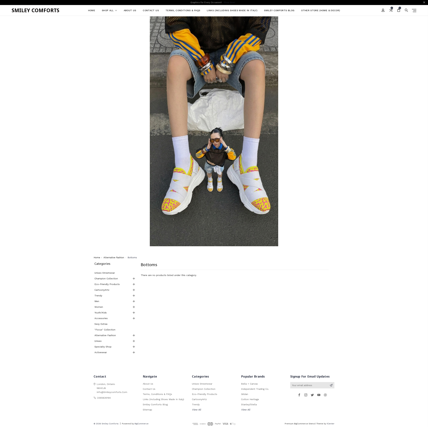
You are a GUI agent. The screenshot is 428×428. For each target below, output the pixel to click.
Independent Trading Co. (255, 389)
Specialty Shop (103, 346)
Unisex (97, 341)
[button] (214, 131)
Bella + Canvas (249, 383)
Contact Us (151, 10)
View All (196, 409)
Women (98, 307)
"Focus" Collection (104, 329)
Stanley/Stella (249, 404)
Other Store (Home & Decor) (320, 10)
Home (91, 10)
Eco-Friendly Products (107, 284)
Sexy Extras (101, 324)
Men (96, 301)
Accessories (101, 318)
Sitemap (147, 409)
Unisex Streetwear (104, 272)
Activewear (100, 352)
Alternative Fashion (105, 335)
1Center (330, 423)
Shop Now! (229, 2)
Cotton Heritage (250, 399)
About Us (130, 10)
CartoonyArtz (101, 290)
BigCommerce (141, 423)
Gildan (244, 394)
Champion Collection (106, 278)
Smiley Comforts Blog (279, 10)
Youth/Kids (100, 312)
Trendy (98, 295)
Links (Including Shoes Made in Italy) (232, 10)
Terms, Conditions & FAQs (183, 10)
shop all (108, 10)
